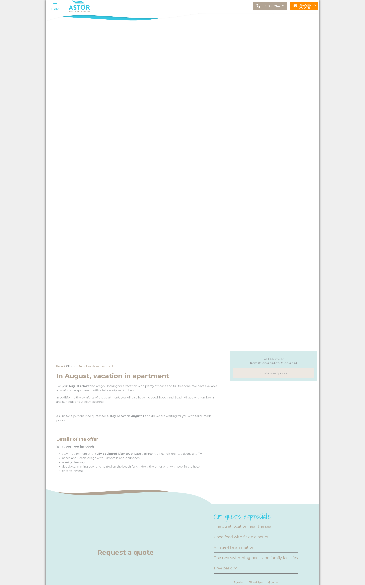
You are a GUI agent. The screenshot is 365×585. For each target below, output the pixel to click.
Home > (61, 366)
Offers (69, 366)
